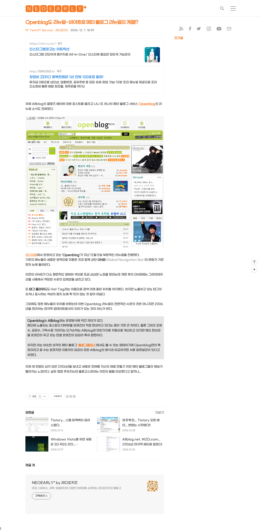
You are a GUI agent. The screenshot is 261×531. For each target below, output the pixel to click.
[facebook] (190, 30)
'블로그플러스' (87, 345)
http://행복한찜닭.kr (42, 71)
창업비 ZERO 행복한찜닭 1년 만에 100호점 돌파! (66, 77)
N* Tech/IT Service (39, 30)
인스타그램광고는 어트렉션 (49, 49)
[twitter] (199, 30)
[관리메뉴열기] (254, 262)
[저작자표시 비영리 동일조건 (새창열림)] (70, 396)
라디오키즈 (61, 30)
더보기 (159, 412)
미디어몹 (31, 255)
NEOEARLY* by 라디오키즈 (55, 483)
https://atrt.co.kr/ (42, 43)
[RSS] (181, 30)
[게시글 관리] (44, 396)
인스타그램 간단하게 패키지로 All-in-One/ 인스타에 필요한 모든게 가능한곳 (79, 54)
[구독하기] (254, 269)
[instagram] (209, 30)
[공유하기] (39, 396)
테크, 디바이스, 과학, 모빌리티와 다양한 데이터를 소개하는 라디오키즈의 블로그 (76, 488)
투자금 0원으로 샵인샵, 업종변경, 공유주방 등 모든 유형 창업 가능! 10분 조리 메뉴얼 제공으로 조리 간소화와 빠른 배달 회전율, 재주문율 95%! (93, 84)
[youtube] (219, 30)
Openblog (147, 104)
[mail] (229, 30)
